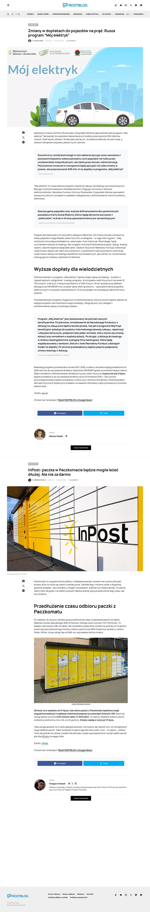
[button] (8, 5)
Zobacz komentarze (80, 448)
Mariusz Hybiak (56, 436)
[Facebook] (141, 5)
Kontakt (90, 894)
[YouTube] (121, 5)
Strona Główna (54, 894)
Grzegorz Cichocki (57, 783)
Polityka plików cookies (58, 897)
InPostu (45, 736)
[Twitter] (131, 5)
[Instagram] (126, 5)
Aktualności (33, 25)
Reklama (80, 894)
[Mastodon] (136, 5)
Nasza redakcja (68, 894)
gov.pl (45, 393)
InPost (45, 743)
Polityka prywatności (78, 897)
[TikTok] (116, 5)
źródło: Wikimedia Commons (81, 704)
